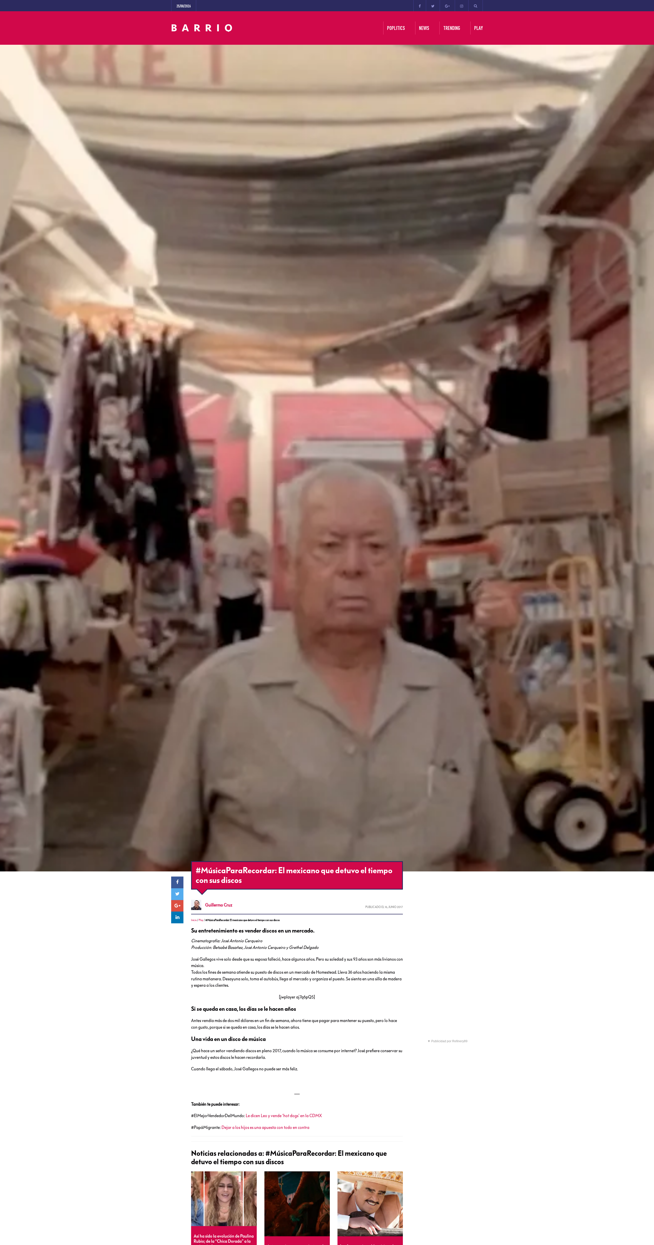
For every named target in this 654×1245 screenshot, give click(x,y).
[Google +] (447, 5)
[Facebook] (420, 5)
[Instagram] (461, 5)
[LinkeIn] (177, 917)
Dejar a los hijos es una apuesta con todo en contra (265, 1127)
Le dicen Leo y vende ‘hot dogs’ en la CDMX (283, 1115)
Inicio (194, 920)
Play (201, 920)
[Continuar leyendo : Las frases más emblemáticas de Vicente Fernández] (370, 1204)
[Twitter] (433, 5)
